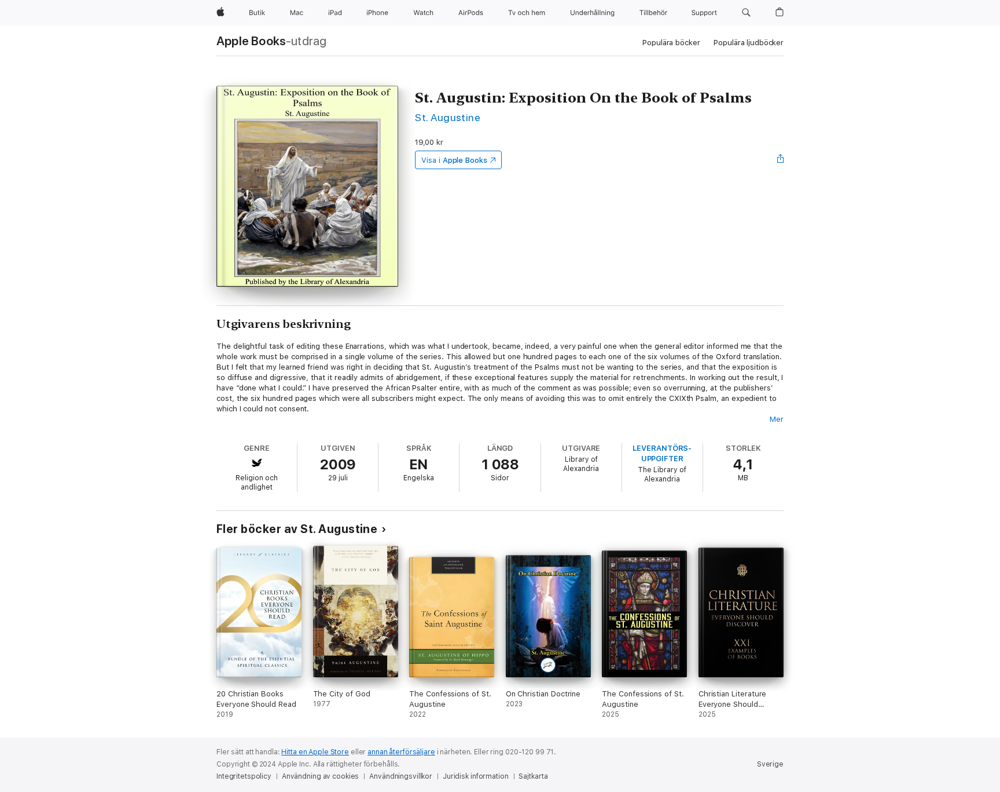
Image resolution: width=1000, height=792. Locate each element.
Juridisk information (476, 776)
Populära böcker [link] (671, 42)
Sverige (770, 764)
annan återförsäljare (401, 752)
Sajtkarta (533, 776)
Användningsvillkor (400, 776)
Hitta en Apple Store (315, 752)
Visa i (454, 160)
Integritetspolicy (243, 776)
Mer (777, 419)
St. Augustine (447, 117)
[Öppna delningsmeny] (780, 159)
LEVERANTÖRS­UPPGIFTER (662, 453)
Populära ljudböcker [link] (749, 42)
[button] (746, 12)
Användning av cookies (320, 776)
